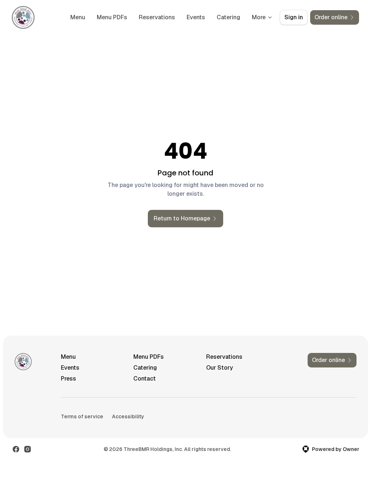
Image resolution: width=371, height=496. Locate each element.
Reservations (157, 17)
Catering (228, 17)
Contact (144, 378)
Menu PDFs (112, 17)
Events (196, 17)
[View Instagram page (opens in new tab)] (27, 449)
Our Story (219, 367)
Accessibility (128, 416)
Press (68, 378)
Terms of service (82, 416)
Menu (77, 17)
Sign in (293, 17)
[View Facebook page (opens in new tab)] (16, 449)
